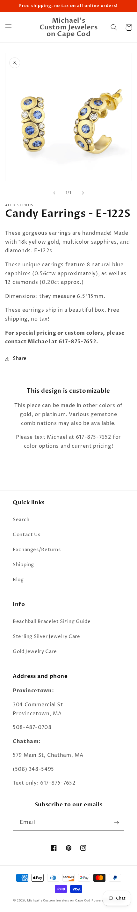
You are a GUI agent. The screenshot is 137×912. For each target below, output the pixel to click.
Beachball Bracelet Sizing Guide (52, 622)
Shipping (23, 565)
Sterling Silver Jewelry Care (46, 637)
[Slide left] (54, 193)
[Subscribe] (116, 823)
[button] (8, 27)
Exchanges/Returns (37, 550)
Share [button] (20, 358)
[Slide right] (83, 193)
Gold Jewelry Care (35, 652)
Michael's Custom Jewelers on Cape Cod (58, 900)
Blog (18, 580)
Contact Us (26, 535)
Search (21, 520)
